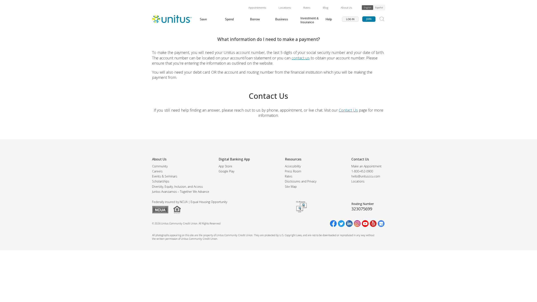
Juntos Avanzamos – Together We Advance (180, 192)
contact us (301, 57)
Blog (325, 7)
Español (379, 7)
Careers (157, 171)
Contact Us (348, 110)
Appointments (257, 7)
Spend (229, 19)
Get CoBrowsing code (301, 206)
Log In (350, 19)
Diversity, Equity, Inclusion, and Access (177, 187)
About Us (346, 7)
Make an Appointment (366, 166)
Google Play (226, 171)
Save (203, 19)
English (367, 7)
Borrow (255, 19)
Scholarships (160, 181)
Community (160, 166)
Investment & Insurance (309, 20)
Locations (285, 7)
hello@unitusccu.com (365, 176)
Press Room (293, 171)
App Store (225, 166)
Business (281, 19)
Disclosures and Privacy (300, 181)
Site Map (291, 187)
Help (329, 19)
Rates (306, 7)
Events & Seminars (164, 176)
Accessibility (293, 166)
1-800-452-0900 (362, 171)
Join (368, 19)
